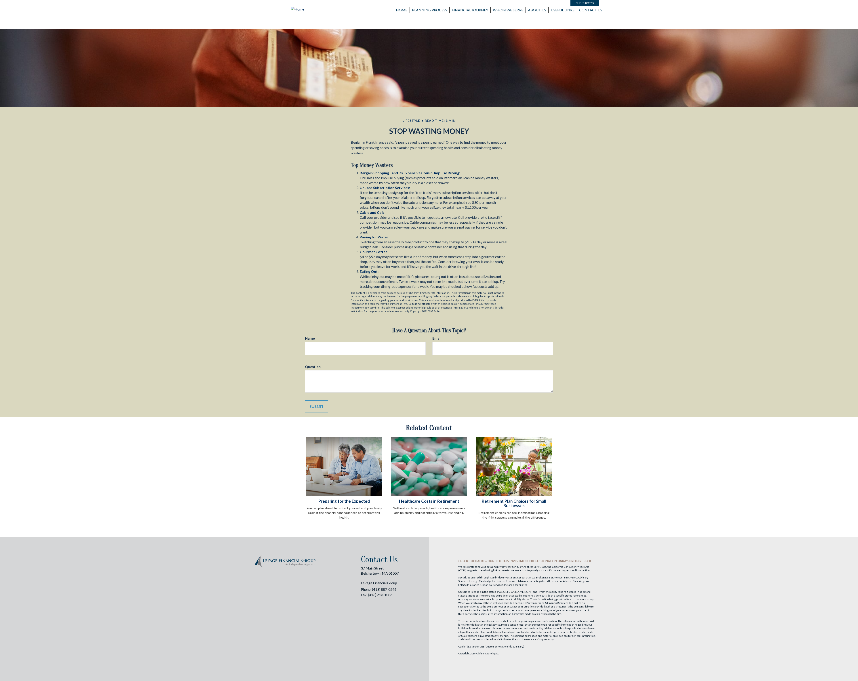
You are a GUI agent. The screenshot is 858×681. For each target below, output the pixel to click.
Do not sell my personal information (569, 570)
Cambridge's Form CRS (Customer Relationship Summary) (491, 646)
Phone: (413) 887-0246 (378, 589)
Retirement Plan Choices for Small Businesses (514, 503)
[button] (429, 10)
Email (436, 338)
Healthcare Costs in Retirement (429, 501)
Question (313, 366)
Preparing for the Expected (344, 501)
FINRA (567, 577)
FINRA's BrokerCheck (574, 561)
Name (310, 338)
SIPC (574, 577)
